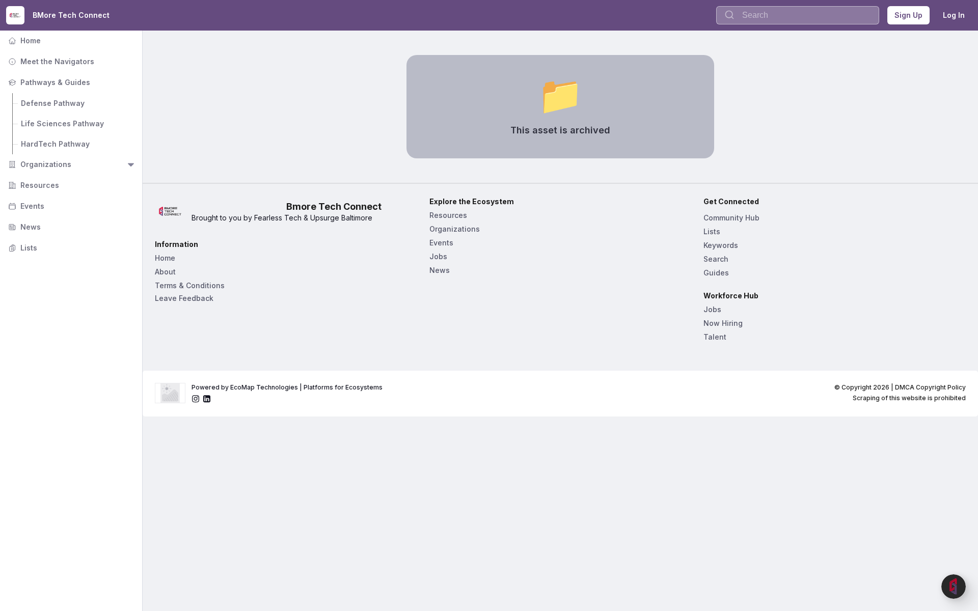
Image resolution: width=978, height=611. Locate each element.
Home (23, 40)
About (165, 271)
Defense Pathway (53, 103)
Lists (21, 247)
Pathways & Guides (48, 82)
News (23, 227)
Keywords (720, 245)
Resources (32, 185)
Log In (954, 15)
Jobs (438, 256)
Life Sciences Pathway (62, 123)
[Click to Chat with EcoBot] (953, 586)
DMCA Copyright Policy (930, 387)
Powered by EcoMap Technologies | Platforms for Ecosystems (287, 387)
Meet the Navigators (50, 61)
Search (715, 259)
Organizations (38, 164)
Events (25, 206)
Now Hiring (723, 323)
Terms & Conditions (190, 285)
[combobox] (797, 15)
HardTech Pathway (55, 144)
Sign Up (908, 15)
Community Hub (731, 217)
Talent (714, 336)
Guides (716, 272)
